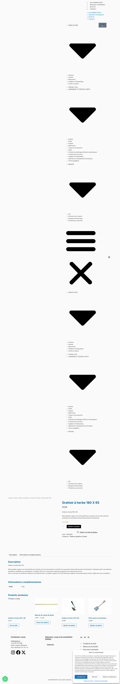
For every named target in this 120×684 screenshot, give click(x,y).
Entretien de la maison (75, 216)
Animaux (71, 75)
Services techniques (97, 5)
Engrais (70, 139)
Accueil (10, 498)
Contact (93, 9)
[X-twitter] (23, 652)
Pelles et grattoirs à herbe (27, 498)
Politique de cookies (89, 681)
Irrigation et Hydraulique (75, 81)
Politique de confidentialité (101, 681)
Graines (70, 77)
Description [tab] (13, 555)
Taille (70, 150)
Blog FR (92, 7)
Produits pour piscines (75, 154)
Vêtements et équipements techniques (80, 158)
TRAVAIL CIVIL (73, 87)
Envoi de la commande (90, 649)
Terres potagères (73, 161)
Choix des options (42, 622)
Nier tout (94, 677)
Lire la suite (14, 625)
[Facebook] (18, 652)
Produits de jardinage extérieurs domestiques (82, 152)
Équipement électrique (75, 218)
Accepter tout (81, 677)
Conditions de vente (89, 643)
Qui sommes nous (96, 2)
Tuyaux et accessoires (75, 148)
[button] (108, 10)
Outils (70, 141)
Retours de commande (90, 646)
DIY (69, 214)
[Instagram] (13, 652)
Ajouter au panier (74, 526)
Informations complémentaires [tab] (30, 555)
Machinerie (71, 79)
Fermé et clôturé (73, 84)
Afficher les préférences (109, 677)
